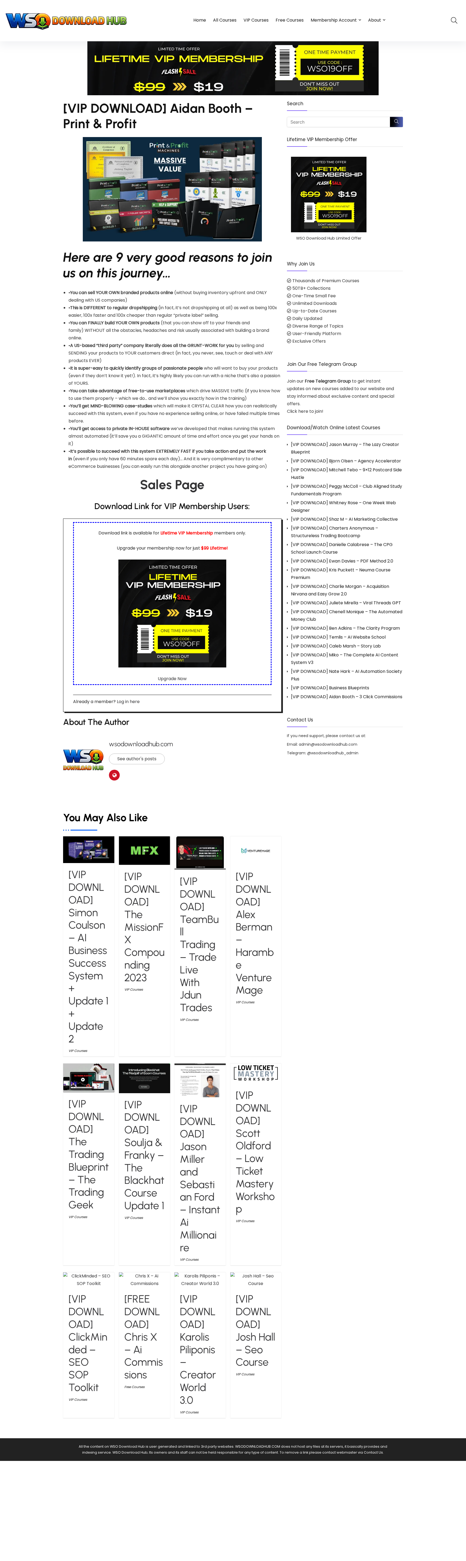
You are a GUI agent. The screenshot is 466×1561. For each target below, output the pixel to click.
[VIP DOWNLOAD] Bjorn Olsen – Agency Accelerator (346, 461)
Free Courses (290, 20)
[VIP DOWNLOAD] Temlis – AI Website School (338, 637)
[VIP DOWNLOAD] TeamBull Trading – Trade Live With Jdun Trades (199, 944)
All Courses (225, 20)
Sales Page (172, 484)
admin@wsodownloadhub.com (328, 744)
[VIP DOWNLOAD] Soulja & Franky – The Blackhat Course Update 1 (144, 1155)
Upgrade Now (172, 679)
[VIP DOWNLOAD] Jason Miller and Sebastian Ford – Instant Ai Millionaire (200, 1178)
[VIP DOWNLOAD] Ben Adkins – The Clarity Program (345, 628)
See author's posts (136, 759)
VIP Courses (256, 20)
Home (199, 20)
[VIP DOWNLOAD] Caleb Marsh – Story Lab (336, 646)
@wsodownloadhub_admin (332, 753)
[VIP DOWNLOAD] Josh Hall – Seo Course (255, 1330)
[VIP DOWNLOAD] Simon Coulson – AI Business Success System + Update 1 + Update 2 (88, 956)
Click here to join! (305, 411)
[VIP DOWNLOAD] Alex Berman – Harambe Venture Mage (255, 933)
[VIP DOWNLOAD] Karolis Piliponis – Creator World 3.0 (198, 1349)
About (374, 20)
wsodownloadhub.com (141, 744)
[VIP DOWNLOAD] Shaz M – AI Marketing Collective (344, 519)
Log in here (128, 701)
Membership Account (334, 20)
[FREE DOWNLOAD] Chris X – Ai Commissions (143, 1337)
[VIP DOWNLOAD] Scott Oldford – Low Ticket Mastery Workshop (255, 1152)
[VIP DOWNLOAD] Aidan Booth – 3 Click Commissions (346, 697)
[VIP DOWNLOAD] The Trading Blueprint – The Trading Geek (88, 1154)
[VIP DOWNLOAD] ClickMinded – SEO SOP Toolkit (87, 1343)
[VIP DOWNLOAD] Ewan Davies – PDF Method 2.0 (342, 561)
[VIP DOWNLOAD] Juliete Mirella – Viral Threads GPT (346, 603)
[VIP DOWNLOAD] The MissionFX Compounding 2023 (144, 927)
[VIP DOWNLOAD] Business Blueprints (330, 688)
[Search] (396, 122)
